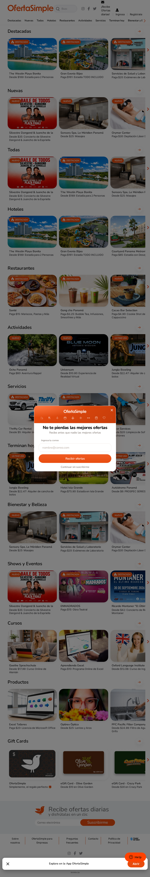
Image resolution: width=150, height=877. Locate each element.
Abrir (136, 863)
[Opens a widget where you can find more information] (135, 857)
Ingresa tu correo (50, 440)
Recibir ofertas (75, 459)
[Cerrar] (7, 864)
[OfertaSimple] (75, 412)
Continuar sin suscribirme (75, 467)
